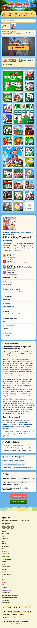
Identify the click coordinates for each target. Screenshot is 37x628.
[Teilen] (29, 32)
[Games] (3, 523)
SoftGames (6, 299)
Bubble (4, 572)
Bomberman (6, 567)
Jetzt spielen (20, 48)
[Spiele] (33, 6)
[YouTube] (12, 527)
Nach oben (19, 501)
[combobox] (20, 20)
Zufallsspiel (19, 496)
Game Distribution (8, 306)
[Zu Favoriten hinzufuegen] (26, 32)
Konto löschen (6, 603)
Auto (3, 579)
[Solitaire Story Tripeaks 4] (13, 26)
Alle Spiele (5, 533)
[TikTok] (4, 527)
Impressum (5, 600)
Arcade (4, 551)
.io (3, 536)
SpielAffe (6, 232)
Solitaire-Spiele (8, 234)
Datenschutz (6, 592)
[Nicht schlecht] (7, 60)
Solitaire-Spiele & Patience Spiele (20, 33)
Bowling (4, 569)
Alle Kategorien (7, 559)
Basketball (5, 554)
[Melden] (33, 32)
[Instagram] (8, 527)
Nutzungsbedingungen (9, 597)
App (3, 549)
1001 (3, 541)
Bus (3, 577)
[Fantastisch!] (11, 60)
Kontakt (4, 587)
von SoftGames (7, 240)
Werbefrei (5, 546)
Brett (4, 564)
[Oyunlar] (9, 523)
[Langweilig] (4, 60)
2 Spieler (5, 539)
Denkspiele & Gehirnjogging (10, 33)
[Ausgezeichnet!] (14, 60)
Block (4, 561)
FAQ (3, 585)
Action (4, 544)
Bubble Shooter (7, 574)
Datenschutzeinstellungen (10, 595)
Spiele (4, 33)
